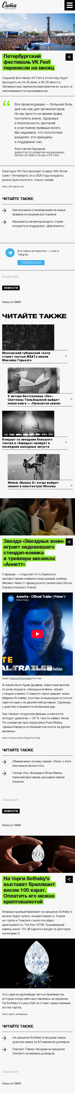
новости (11, 287)
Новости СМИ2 (11, 302)
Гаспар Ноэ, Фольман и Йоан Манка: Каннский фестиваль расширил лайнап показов (38, 777)
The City (9, 5)
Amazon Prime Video (20, 678)
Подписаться (31, 262)
